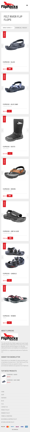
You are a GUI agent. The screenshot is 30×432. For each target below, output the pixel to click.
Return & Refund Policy (7, 422)
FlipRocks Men (6, 64)
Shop (2, 394)
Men (11, 64)
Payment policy (5, 413)
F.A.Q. (2, 404)
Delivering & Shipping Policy (9, 419)
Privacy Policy (5, 410)
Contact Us (4, 407)
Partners (3, 398)
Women (7, 148)
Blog (2, 401)
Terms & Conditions (6, 416)
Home (2, 391)
